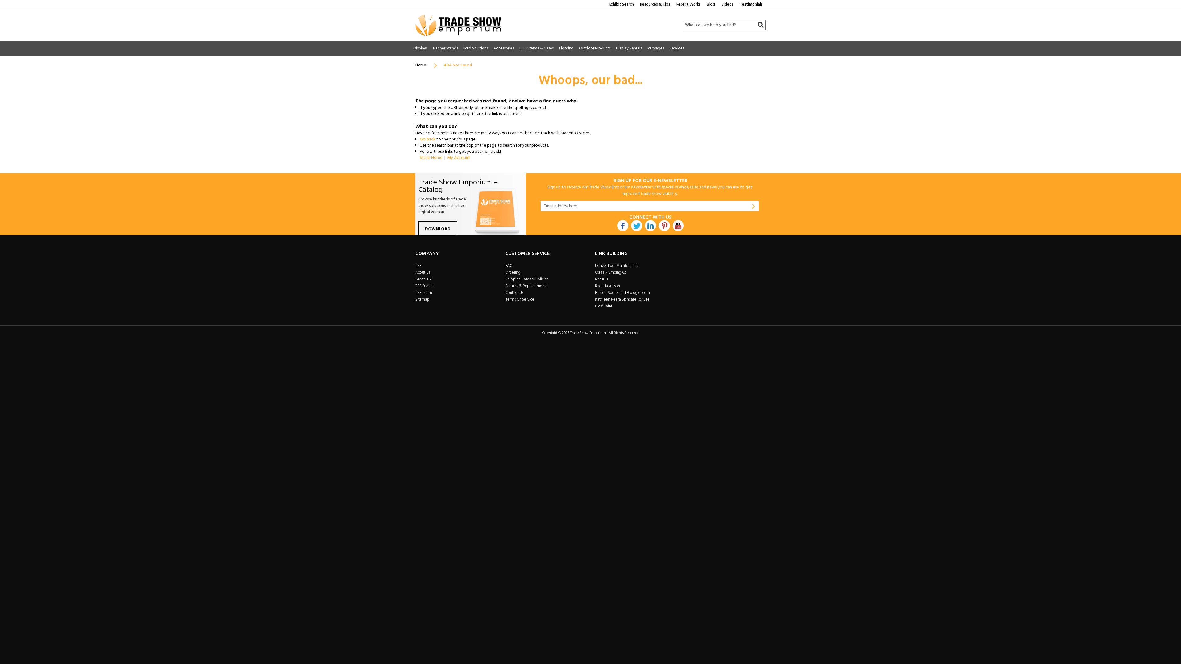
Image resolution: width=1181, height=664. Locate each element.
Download (438, 229)
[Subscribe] (753, 206)
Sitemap (422, 299)
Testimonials (751, 4)
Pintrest (664, 225)
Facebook (622, 225)
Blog (711, 4)
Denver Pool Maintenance (617, 266)
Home (420, 65)
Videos (727, 4)
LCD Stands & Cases (536, 48)
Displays (420, 48)
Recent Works (688, 4)
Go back (427, 139)
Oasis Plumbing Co (611, 272)
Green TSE (424, 279)
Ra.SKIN (601, 279)
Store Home (431, 157)
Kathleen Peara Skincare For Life (622, 299)
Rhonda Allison (607, 286)
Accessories (504, 48)
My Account (458, 157)
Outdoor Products (594, 48)
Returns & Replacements (526, 286)
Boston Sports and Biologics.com (622, 293)
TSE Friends (424, 286)
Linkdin (650, 225)
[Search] (760, 25)
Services (677, 48)
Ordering (512, 272)
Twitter (636, 225)
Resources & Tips (655, 4)
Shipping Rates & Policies (526, 279)
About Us (422, 272)
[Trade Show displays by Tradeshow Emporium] (458, 25)
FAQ (509, 266)
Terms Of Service (519, 299)
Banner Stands (445, 48)
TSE (418, 266)
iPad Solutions (475, 48)
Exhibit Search (621, 4)
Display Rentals (629, 48)
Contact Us (514, 293)
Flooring (566, 48)
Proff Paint (603, 306)
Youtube (678, 225)
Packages (655, 48)
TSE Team (423, 293)
